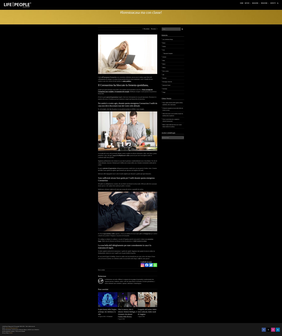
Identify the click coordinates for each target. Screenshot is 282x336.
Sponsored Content (166, 85)
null (163, 74)
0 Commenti (109, 316)
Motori (164, 64)
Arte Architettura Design (168, 39)
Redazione (102, 276)
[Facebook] (147, 265)
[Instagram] (143, 265)
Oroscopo (164, 78)
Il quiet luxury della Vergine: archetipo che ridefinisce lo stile (107, 311)
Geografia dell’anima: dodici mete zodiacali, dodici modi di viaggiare (147, 311)
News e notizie (101, 270)
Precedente (147, 29)
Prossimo (153, 29)
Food (164, 50)
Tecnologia (165, 88)
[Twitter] (151, 265)
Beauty (164, 43)
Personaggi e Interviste (167, 81)
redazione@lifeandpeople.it (11, 328)
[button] (277, 3)
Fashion (164, 46)
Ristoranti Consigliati (168, 53)
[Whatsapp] (155, 265)
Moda (164, 60)
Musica (164, 67)
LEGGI (10, 333)
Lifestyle (164, 57)
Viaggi (164, 92)
